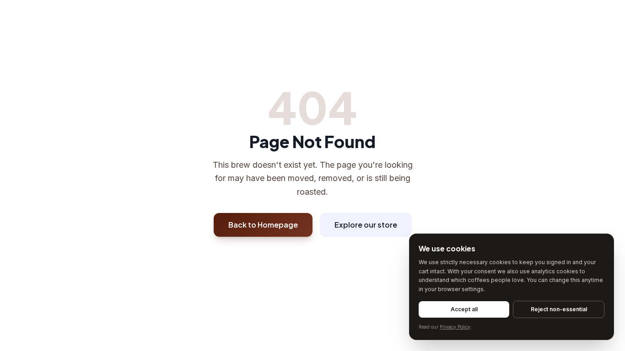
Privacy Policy (455, 327)
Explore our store (365, 224)
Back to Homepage (263, 224)
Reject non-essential (559, 309)
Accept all (464, 309)
